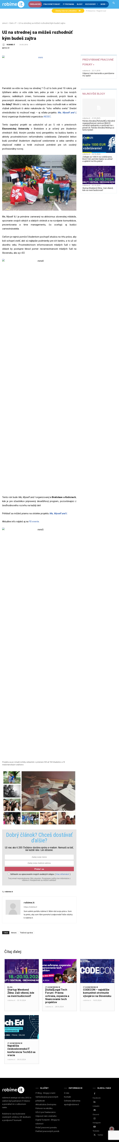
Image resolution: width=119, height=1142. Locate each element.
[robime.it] (4, 44)
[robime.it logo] (13, 4)
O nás (66, 1093)
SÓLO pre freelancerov (45, 1112)
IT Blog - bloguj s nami (45, 1093)
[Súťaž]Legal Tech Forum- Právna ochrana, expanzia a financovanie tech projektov (57, 996)
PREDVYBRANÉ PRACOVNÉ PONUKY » (98, 62)
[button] (114, 3)
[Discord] (95, 1110)
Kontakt (67, 1097)
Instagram (97, 1123)
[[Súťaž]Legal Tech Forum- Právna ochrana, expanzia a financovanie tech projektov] (59, 971)
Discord (96, 1114)
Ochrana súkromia (72, 1101)
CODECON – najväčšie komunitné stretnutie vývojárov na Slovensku (97, 993)
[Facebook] (95, 1094)
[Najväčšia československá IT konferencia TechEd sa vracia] (22, 1027)
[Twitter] (95, 1135)
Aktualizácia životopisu (45, 1104)
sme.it (4, 23)
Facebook (97, 1098)
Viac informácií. (62, 874)
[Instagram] (95, 1118)
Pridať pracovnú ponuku (46, 1127)
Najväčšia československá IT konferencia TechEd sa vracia (21, 1050)
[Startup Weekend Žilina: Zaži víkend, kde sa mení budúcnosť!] (98, 175)
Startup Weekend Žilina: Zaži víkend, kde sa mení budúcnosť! (97, 189)
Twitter (100, 1135)
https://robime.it (30, 907)
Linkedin (96, 1106)
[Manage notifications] (111, 1129)
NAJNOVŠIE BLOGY (93, 93)
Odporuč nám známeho (46, 1116)
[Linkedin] (95, 1102)
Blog (10, 987)
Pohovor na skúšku (44, 1108)
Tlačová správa (26, 932)
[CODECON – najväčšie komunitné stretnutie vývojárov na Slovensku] (97, 971)
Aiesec (14, 932)
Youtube (96, 1131)
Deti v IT (12, 23)
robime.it (11, 44)
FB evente (34, 521)
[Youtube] (95, 1127)
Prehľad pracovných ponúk (47, 1131)
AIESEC (47, 116)
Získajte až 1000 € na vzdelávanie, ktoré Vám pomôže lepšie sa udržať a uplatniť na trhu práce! (97, 159)
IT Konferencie (52, 987)
